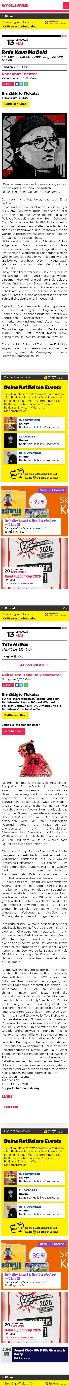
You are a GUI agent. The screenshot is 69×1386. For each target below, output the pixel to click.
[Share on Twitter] (21, 84)
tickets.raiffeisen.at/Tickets (36, 394)
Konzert (10, 608)
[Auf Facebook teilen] (17, 84)
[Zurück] (2, 16)
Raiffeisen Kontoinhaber (20, 26)
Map (9, 84)
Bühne (9, 16)
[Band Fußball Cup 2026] (34, 563)
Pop (65, 608)
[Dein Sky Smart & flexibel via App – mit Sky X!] (34, 511)
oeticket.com (13, 731)
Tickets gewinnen (21, 584)
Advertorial (58, 490)
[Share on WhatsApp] (26, 84)
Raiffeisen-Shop (15, 104)
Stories (43, 490)
